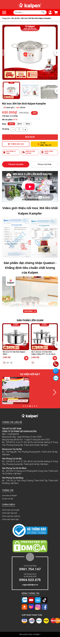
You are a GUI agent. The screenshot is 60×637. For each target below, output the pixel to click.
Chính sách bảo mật (9, 513)
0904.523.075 (30, 580)
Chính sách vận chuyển (10, 510)
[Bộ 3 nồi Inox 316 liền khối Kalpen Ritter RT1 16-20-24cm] (44, 336)
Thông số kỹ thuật (44, 164)
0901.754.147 (30, 569)
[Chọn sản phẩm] (26, 358)
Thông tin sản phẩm (15, 164)
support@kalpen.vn (30, 585)
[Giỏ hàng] (55, 12)
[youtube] (31, 600)
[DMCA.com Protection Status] (30, 546)
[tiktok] (44, 600)
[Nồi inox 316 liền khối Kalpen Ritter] (15, 336)
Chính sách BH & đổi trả (11, 516)
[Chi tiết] (55, 358)
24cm (28, 124)
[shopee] (24, 607)
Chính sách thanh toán (10, 519)
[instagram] (38, 607)
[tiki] (38, 600)
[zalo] (24, 600)
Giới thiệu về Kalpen (9, 496)
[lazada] (31, 607)
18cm (11, 124)
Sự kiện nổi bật (7, 499)
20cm (19, 124)
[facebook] (44, 607)
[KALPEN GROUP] (30, 5)
